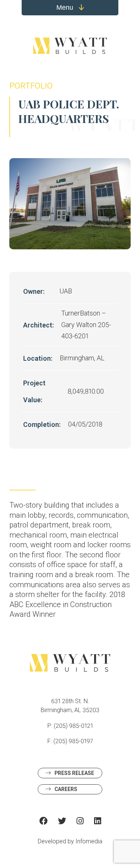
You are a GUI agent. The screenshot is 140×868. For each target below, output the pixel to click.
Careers (66, 789)
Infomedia (88, 841)
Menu (65, 7)
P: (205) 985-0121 (70, 725)
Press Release (74, 773)
